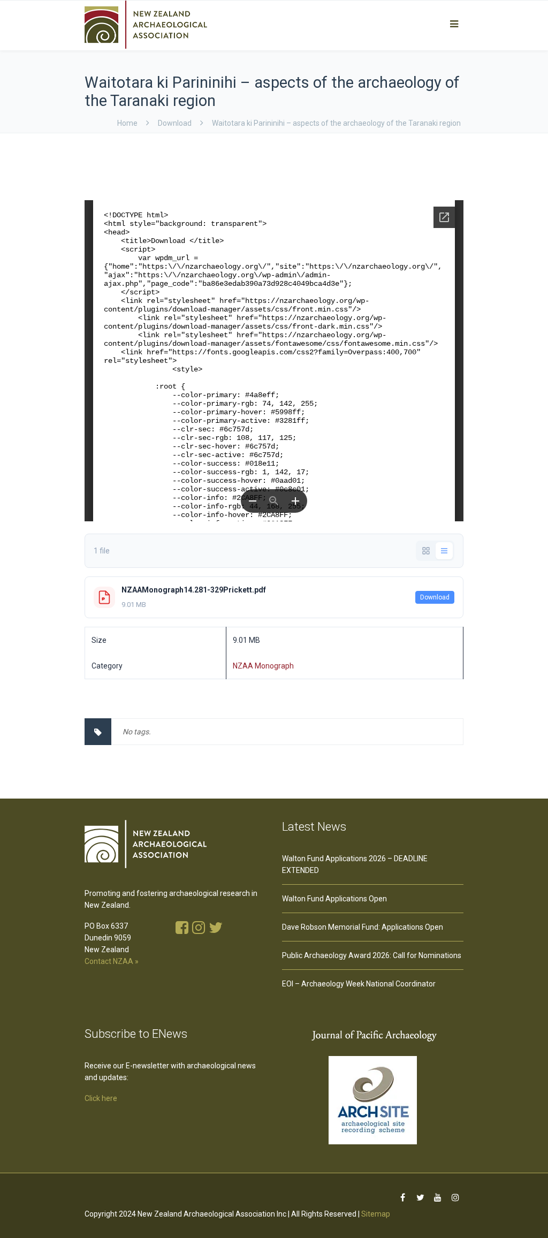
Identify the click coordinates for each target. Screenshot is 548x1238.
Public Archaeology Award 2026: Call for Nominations (371, 955)
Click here (101, 1098)
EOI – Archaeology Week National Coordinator (359, 983)
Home (127, 123)
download (175, 123)
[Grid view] (426, 550)
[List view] (444, 550)
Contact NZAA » (112, 961)
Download (435, 597)
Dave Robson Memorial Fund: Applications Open (362, 927)
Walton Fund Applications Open (334, 898)
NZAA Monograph (263, 666)
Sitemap (375, 1214)
